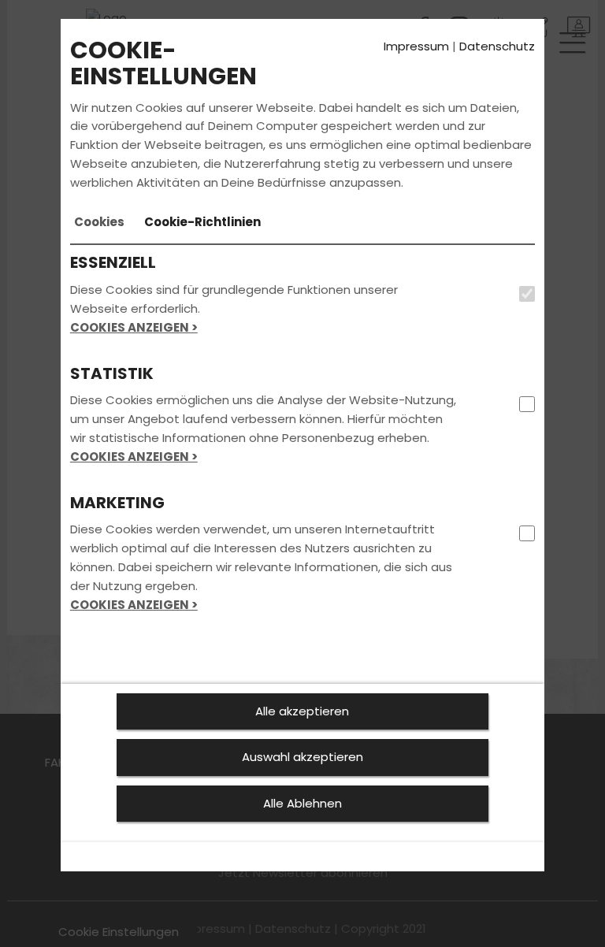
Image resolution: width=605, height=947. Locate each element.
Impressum (416, 46)
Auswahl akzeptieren (302, 756)
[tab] (99, 222)
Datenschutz (497, 46)
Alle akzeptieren (302, 711)
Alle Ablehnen (302, 803)
